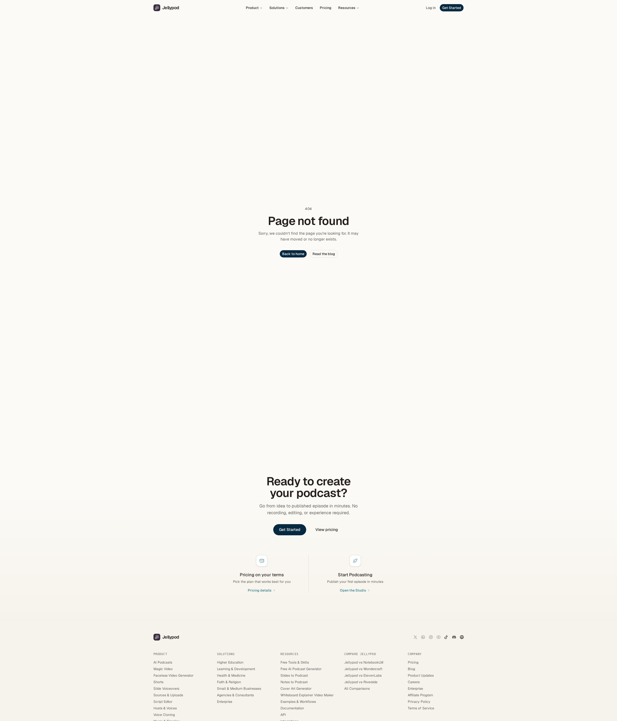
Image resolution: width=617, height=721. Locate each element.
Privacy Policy (419, 701)
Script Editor (162, 701)
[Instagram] (431, 637)
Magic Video (163, 669)
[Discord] (454, 637)
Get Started (451, 8)
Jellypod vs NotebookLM (363, 662)
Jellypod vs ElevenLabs (363, 675)
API (283, 715)
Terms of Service (421, 708)
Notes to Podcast (294, 682)
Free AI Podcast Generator (300, 669)
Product (252, 8)
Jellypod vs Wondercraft (363, 669)
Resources (346, 8)
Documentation (292, 708)
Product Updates (421, 675)
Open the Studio (353, 590)
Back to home (293, 254)
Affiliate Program (420, 695)
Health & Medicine (231, 675)
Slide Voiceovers (166, 688)
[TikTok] (446, 637)
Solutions (277, 8)
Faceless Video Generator (173, 675)
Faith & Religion (229, 682)
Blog (411, 669)
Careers (414, 682)
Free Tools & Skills (294, 662)
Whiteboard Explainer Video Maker (307, 695)
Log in (431, 8)
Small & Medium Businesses (239, 688)
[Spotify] (462, 637)
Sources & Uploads (168, 695)
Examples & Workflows (298, 701)
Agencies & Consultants (235, 695)
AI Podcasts (162, 662)
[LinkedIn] (423, 637)
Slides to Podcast (294, 675)
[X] (415, 637)
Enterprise (224, 701)
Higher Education (230, 662)
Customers (304, 8)
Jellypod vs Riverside (360, 682)
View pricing (326, 529)
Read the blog (324, 254)
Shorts (158, 682)
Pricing (325, 8)
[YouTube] (439, 637)
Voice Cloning (164, 715)
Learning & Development (236, 669)
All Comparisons (357, 688)
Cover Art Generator (296, 688)
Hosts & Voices (165, 708)
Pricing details (260, 590)
